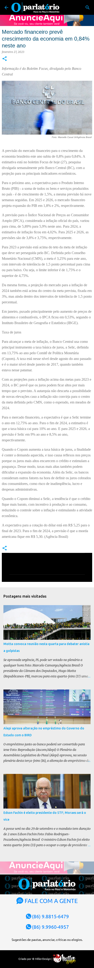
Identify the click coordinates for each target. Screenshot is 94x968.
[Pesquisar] (87, 7)
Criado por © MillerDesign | (35, 958)
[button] (4, 59)
